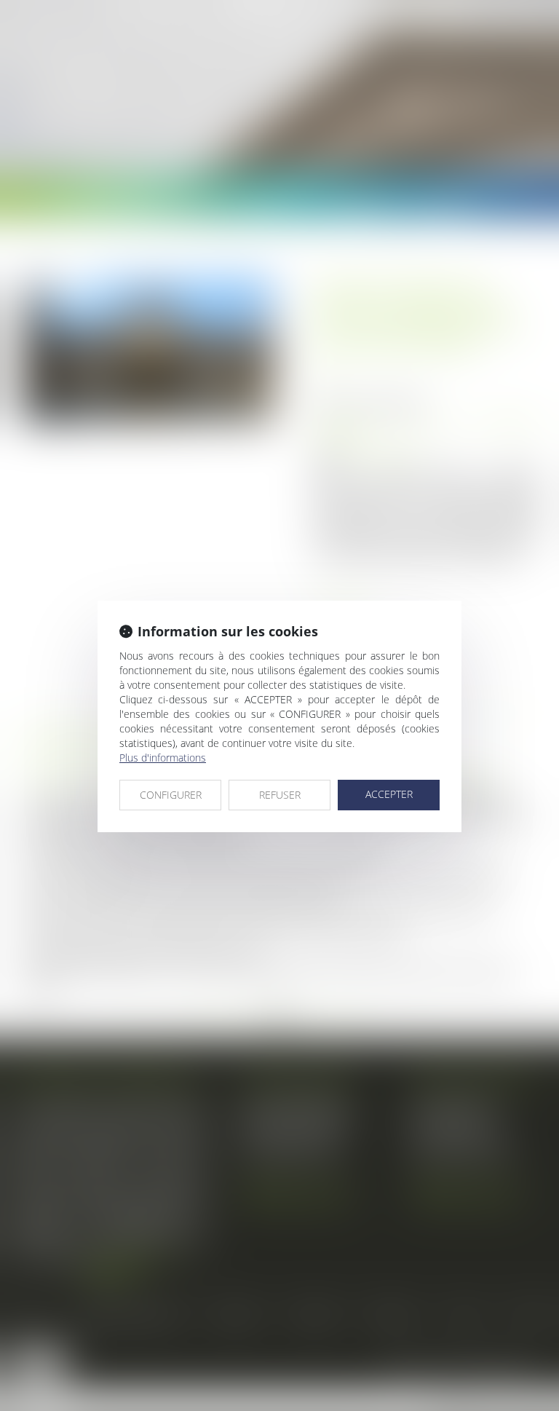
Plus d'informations (162, 757)
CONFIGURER (171, 795)
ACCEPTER (389, 794)
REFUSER (280, 795)
